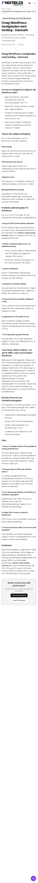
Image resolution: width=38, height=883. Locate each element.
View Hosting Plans (19, 595)
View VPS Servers (19, 600)
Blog (8, 9)
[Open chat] (33, 878)
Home (4, 9)
